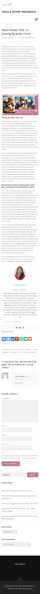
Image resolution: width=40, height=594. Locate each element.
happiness (25, 352)
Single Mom (24, 246)
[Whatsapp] (21, 337)
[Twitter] (8, 337)
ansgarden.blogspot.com (13, 322)
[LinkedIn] (25, 570)
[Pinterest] (17, 337)
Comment (6, 399)
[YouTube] (20, 570)
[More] (30, 337)
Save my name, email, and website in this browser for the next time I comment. (20, 457)
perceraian (21, 227)
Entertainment (25, 350)
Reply (21, 379)
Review (35, 350)
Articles (14, 350)
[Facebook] (23, 328)
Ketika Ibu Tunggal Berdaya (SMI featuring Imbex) (19, 503)
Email (5, 435)
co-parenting (14, 352)
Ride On (10, 76)
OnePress (11, 589)
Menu (36, 19)
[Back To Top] (20, 581)
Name (5, 426)
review (33, 352)
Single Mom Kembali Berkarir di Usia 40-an (17, 491)
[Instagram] (9, 570)
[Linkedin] (20, 328)
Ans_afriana (30, 38)
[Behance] (17, 328)
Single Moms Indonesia (19, 11)
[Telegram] (25, 337)
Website (5, 444)
